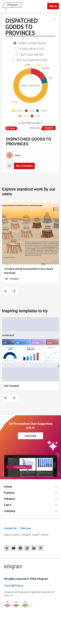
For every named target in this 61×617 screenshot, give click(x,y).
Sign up (53, 6)
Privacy (19, 585)
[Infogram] (11, 6)
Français (44, 534)
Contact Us (10, 528)
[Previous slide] (6, 291)
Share (12, 128)
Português (25, 534)
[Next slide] (14, 291)
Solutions (9, 498)
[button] (18, 110)
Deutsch (16, 534)
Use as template (24, 165)
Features (9, 492)
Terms (8, 585)
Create (8, 486)
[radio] (30, 43)
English (7, 534)
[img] (30, 71)
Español (35, 534)
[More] (54, 19)
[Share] (9, 166)
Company (9, 511)
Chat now (25, 528)
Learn (7, 504)
